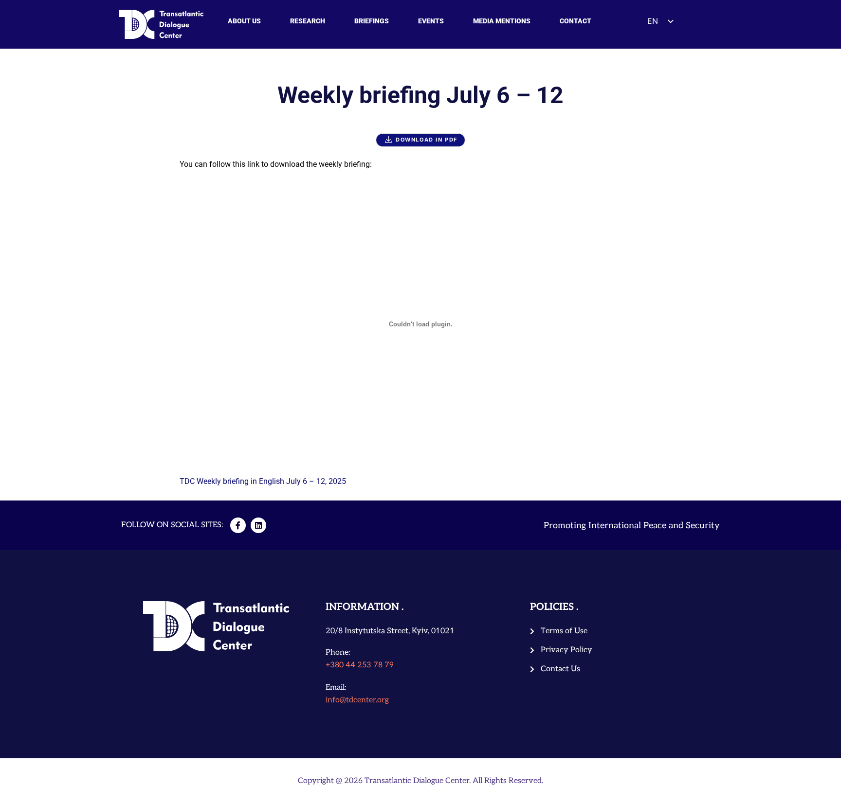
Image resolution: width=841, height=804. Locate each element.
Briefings (371, 21)
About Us (244, 21)
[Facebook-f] (238, 525)
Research (307, 21)
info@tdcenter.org (357, 700)
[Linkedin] (258, 525)
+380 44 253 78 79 (360, 665)
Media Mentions (501, 21)
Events (431, 21)
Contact (575, 21)
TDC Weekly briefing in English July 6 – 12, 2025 (263, 481)
